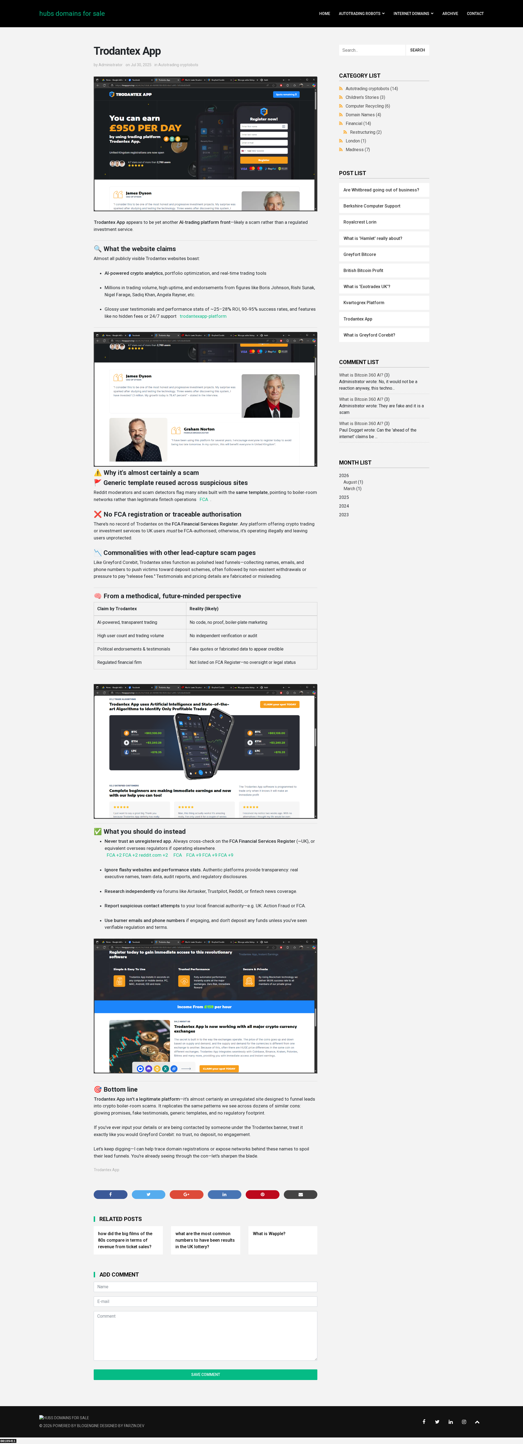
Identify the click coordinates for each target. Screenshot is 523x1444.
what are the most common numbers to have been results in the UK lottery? (205, 1240)
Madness (358, 149)
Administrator (111, 65)
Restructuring (366, 132)
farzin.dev (134, 1426)
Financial (358, 123)
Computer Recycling (368, 106)
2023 (344, 514)
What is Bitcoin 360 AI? (361, 375)
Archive (450, 13)
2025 (344, 497)
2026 (351, 482)
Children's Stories (365, 97)
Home (324, 13)
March (349, 488)
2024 (344, 506)
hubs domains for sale (72, 13)
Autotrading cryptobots (178, 65)
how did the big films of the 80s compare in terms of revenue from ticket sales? (125, 1240)
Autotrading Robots (360, 13)
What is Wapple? (269, 1233)
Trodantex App (106, 1170)
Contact (475, 13)
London (356, 141)
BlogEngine (88, 1426)
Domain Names (363, 114)
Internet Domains (411, 13)
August (350, 482)
